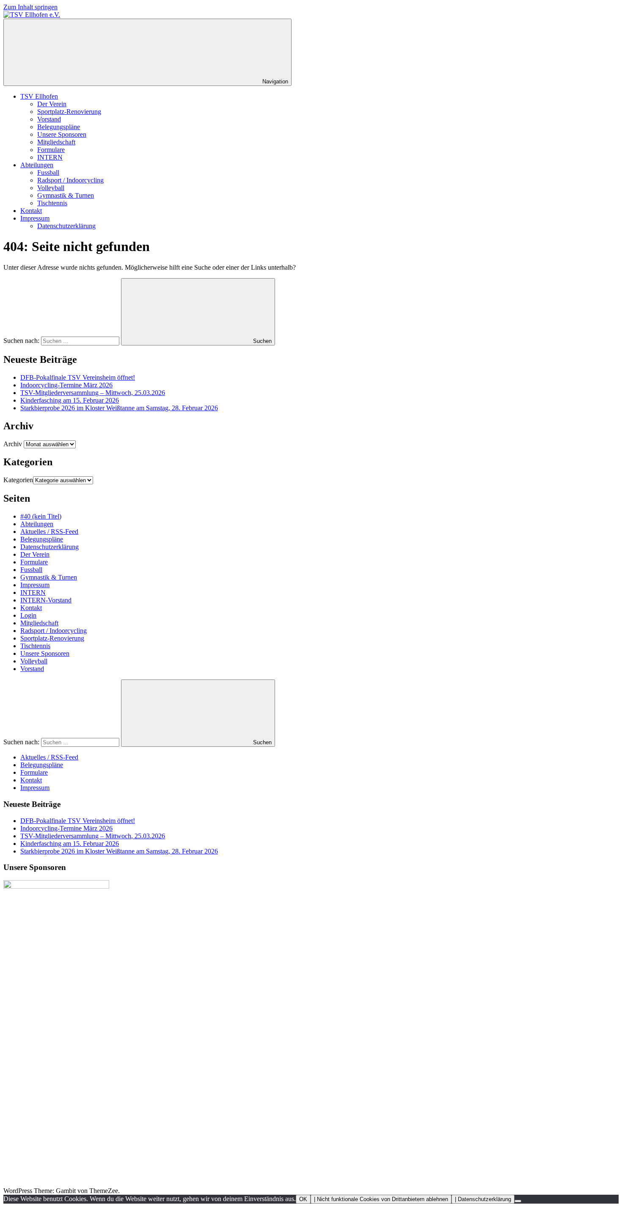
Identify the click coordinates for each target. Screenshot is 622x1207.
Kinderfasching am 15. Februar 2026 (69, 400)
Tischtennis (52, 203)
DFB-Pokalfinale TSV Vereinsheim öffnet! (77, 377)
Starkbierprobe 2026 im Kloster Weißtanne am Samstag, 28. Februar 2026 (119, 408)
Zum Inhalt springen (30, 7)
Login (28, 615)
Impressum (35, 218)
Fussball (48, 172)
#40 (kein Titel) (40, 516)
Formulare (51, 149)
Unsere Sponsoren (61, 134)
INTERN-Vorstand (46, 600)
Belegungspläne (58, 126)
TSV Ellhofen (39, 96)
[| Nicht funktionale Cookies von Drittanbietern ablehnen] (518, 1201)
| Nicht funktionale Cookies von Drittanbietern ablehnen (381, 1199)
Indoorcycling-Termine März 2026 (66, 385)
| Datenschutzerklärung (483, 1199)
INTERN (50, 157)
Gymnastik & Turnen (65, 195)
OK (303, 1199)
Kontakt (31, 210)
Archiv (12, 443)
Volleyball (50, 187)
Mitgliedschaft (56, 142)
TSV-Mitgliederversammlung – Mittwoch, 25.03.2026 (92, 392)
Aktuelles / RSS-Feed (49, 531)
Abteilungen (36, 164)
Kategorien (18, 479)
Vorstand (49, 119)
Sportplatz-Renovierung (69, 111)
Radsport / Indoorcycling (70, 180)
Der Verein (51, 104)
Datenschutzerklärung (66, 225)
